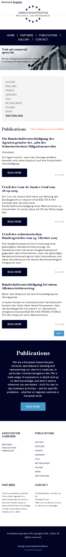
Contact (41, 39)
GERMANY (40, 455)
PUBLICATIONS (9, 448)
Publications (48, 35)
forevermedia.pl (33, 549)
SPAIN (38, 471)
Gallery (23, 39)
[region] (33, 57)
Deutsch (7, 2)
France (9, 90)
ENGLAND (40, 446)
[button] (29, 65)
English (17, 2)
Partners (26, 35)
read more (14, 172)
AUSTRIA (39, 442)
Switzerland (14, 115)
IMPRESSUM (8, 451)
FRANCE (39, 450)
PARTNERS (7, 444)
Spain (8, 111)
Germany (11, 94)
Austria (10, 82)
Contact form (42, 499)
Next (59, 333)
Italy (8, 98)
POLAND (39, 467)
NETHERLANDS (42, 463)
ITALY (37, 459)
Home (10, 35)
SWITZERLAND (42, 476)
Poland (10, 107)
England (11, 86)
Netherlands (13, 103)
